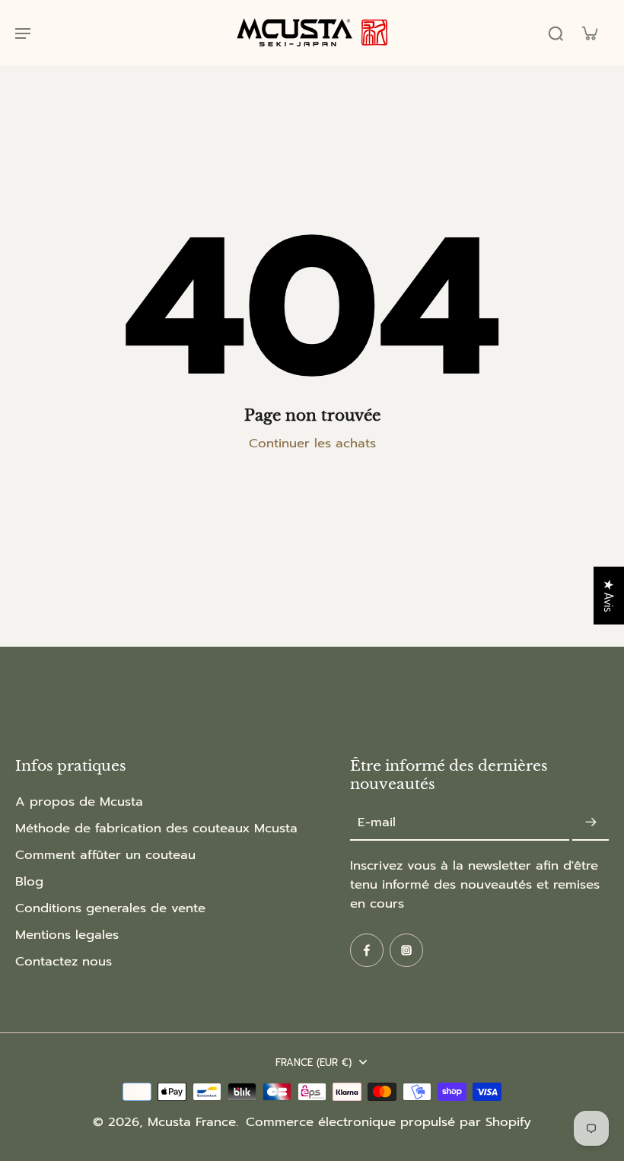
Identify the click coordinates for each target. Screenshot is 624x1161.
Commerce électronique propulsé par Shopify (388, 1121)
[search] (555, 32)
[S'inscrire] (590, 823)
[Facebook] (367, 950)
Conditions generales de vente (110, 908)
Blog (29, 881)
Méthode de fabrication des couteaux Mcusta (156, 828)
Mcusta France (192, 1121)
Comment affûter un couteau (105, 855)
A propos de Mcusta (79, 801)
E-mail (377, 823)
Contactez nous (63, 961)
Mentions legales (67, 934)
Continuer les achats (312, 443)
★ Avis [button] (609, 595)
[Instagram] (406, 950)
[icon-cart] (589, 32)
